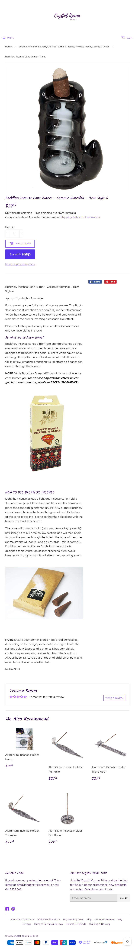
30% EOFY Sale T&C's (49, 919)
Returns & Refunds (76, 923)
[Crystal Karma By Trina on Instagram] (13, 909)
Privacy (27, 923)
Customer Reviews (104, 919)
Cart (129, 37)
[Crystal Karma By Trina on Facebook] (7, 909)
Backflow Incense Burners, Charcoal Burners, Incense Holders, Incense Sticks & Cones (64, 46)
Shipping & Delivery (99, 923)
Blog (89, 919)
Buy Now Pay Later (73, 919)
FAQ (120, 919)
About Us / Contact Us (22, 919)
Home (8, 46)
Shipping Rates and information (81, 217)
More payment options (20, 264)
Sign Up (123, 898)
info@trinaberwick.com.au (33, 884)
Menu (10, 37)
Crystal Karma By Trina (26, 935)
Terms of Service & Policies (48, 923)
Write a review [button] (114, 698)
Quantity (10, 227)
